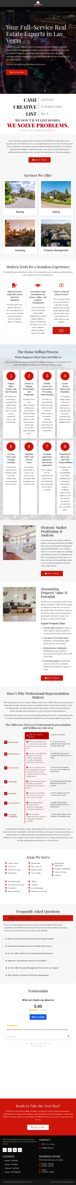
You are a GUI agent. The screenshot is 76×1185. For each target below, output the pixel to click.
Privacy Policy (55, 1182)
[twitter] (10, 1150)
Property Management (56, 250)
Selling (56, 211)
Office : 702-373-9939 (48, 1144)
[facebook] (5, 1150)
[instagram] (20, 1150)
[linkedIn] (15, 1150)
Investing (20, 250)
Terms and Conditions (66, 1182)
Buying (20, 211)
